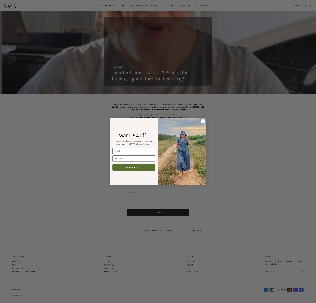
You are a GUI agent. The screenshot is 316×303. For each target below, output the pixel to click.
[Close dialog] (203, 121)
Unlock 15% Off (133, 167)
